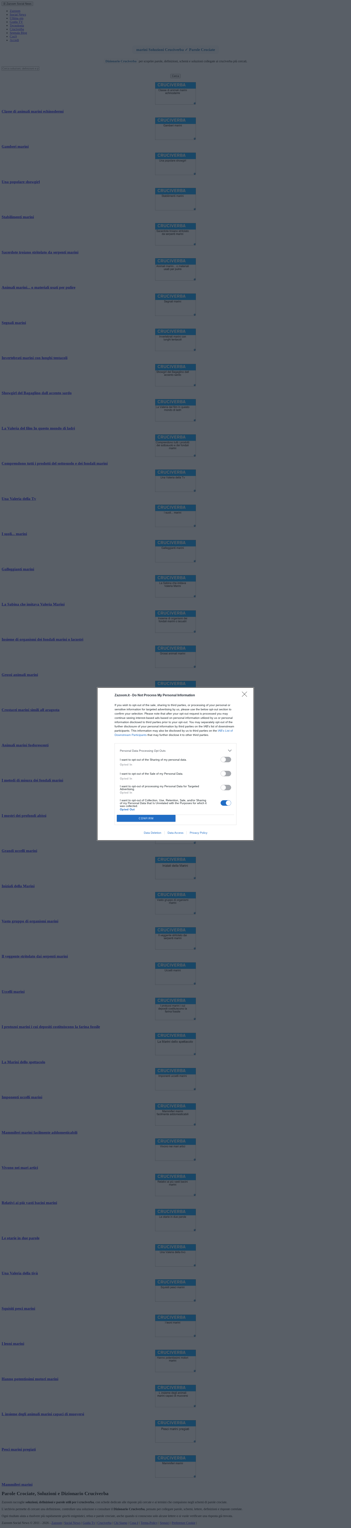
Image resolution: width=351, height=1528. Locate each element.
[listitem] (175, 750)
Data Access (175, 832)
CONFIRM (146, 818)
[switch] (226, 759)
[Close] (246, 695)
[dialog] (175, 764)
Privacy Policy (198, 832)
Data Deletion (152, 832)
